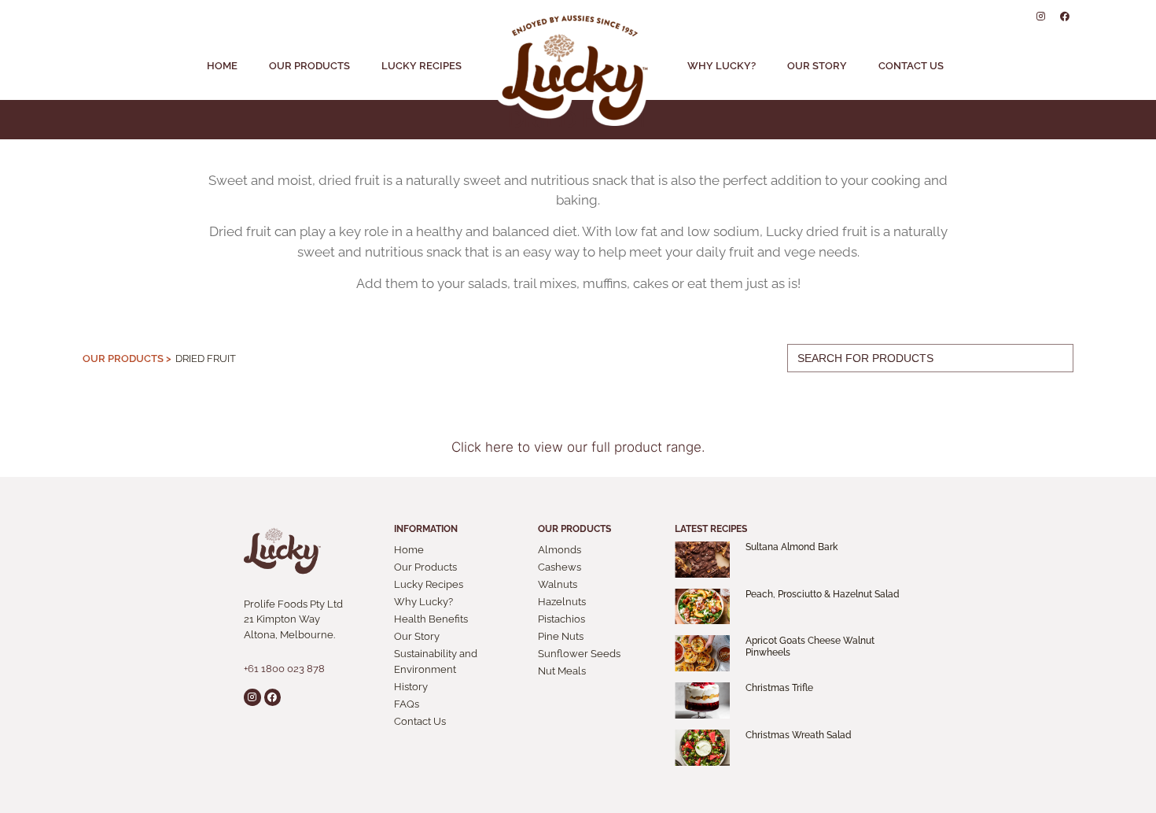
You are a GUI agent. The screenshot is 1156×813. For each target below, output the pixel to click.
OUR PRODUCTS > (127, 358)
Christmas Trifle (779, 687)
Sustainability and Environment (435, 661)
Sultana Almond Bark (792, 546)
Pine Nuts (561, 636)
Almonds (559, 550)
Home (222, 66)
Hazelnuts (562, 602)
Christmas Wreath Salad (799, 735)
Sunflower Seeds (579, 654)
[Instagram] (1041, 16)
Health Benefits (431, 619)
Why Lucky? (721, 66)
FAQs (406, 704)
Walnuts (557, 584)
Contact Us (911, 66)
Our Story (817, 66)
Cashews (559, 567)
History (411, 687)
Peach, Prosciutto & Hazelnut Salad (823, 594)
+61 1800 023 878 (284, 668)
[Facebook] (1064, 16)
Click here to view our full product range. (578, 447)
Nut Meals (562, 671)
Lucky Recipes (421, 66)
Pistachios (561, 619)
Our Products (309, 66)
